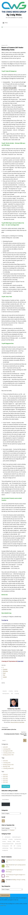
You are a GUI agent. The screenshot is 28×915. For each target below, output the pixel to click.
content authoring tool (16, 837)
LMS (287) (5, 747)
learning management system (7, 843)
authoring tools (7, 837)
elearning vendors (5, 693)
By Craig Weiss (14, 14)
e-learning (11, 691)
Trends (11, 848)
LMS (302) (5, 761)
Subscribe (5, 804)
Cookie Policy (3, 905)
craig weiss (4, 691)
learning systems (5, 846)
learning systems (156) (8, 764)
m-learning (17, 693)
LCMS (14, 841)
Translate (12, 830)
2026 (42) (5, 774)
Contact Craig (6, 786)
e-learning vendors (17, 839)
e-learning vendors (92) (8, 768)
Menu (6, 23)
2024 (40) (5, 778)
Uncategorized (5, 850)
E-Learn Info (4, 839)
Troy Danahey (9, 874)
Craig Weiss (8, 860)
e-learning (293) (6, 763)
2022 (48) (5, 782)
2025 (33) (5, 776)
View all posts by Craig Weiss (17, 722)
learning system (18, 843)
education (4, 841)
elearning (16, 691)
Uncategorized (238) (7, 751)
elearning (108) (6, 766)
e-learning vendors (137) (8, 753)
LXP (14, 846)
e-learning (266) (6, 749)
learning (18, 841)
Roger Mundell (9, 865)
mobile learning (5, 848)
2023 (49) (5, 780)
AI (2, 837)
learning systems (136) (8, 755)
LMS (12, 693)
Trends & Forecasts (17, 848)
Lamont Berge (9, 870)
